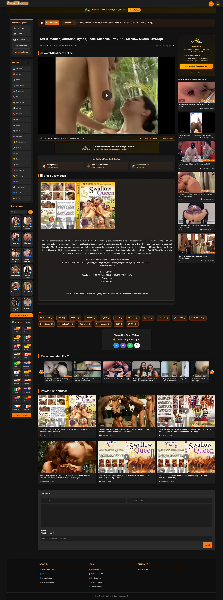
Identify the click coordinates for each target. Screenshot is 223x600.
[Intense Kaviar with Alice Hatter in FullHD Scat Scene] (196, 92)
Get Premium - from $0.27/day (196, 66)
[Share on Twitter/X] (137, 345)
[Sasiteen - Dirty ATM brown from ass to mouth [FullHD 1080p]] (87, 369)
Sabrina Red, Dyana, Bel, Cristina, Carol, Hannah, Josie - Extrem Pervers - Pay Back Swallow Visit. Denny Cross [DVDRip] (65, 477)
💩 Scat (147, 318)
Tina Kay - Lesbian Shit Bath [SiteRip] (116, 379)
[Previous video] (41, 372)
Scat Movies (69, 23)
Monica (74, 318)
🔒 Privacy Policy (95, 569)
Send (207, 545)
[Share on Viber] (123, 345)
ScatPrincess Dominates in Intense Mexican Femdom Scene (193, 257)
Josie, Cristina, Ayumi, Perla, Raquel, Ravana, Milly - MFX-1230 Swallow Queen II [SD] (183, 477)
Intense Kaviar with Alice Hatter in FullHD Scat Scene (194, 105)
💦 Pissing (178, 318)
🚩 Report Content (95, 587)
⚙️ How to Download (46, 569)
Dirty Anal (84, 324)
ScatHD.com (51, 23)
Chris (60, 318)
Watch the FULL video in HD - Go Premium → (157, 138)
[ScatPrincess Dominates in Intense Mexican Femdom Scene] (196, 244)
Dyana (104, 318)
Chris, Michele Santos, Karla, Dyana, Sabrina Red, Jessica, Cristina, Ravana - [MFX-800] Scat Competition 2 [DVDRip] (185, 430)
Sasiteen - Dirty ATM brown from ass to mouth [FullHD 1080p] (87, 379)
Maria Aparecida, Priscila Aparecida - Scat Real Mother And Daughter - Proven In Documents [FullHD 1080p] (145, 380)
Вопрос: (44, 530)
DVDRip (131, 324)
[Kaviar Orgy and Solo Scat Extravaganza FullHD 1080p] (196, 151)
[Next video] (212, 372)
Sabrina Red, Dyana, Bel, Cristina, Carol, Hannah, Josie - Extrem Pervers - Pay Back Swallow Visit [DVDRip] (124, 430)
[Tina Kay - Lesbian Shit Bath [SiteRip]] (117, 369)
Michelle (132, 318)
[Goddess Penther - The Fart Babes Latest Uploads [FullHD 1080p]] (196, 213)
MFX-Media (45, 318)
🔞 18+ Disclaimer (95, 578)
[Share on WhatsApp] (130, 345)
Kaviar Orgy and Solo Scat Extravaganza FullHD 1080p (195, 165)
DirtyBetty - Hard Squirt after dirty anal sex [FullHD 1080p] (56, 379)
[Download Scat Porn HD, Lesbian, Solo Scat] (17, 3)
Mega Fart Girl (65, 324)
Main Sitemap (143, 569)
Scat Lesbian (101, 324)
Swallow (162, 318)
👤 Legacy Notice (45, 578)
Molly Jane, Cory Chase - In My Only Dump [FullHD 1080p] (174, 379)
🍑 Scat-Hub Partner (46, 582)
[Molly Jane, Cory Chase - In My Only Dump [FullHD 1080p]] (175, 369)
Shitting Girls (197, 318)
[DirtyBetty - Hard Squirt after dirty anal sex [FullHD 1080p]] (58, 369)
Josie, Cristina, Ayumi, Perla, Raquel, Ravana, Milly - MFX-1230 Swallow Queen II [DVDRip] (124, 477)
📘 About (42, 574)
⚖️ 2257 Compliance (96, 582)
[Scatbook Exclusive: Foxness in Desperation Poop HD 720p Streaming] (196, 182)
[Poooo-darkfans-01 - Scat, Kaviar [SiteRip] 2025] (196, 123)
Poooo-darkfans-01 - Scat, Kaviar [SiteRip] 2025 (195, 135)
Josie (117, 318)
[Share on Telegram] (116, 345)
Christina (89, 318)
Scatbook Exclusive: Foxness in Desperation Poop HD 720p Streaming (195, 195)
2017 (118, 324)
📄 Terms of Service (96, 574)
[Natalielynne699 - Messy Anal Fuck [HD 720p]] (204, 369)
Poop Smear (45, 324)
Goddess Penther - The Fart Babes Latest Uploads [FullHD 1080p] (195, 226)
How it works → (196, 73)
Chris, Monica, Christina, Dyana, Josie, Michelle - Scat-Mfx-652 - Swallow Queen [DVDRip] (65, 430)
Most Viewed (21, 52)
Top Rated (21, 46)
